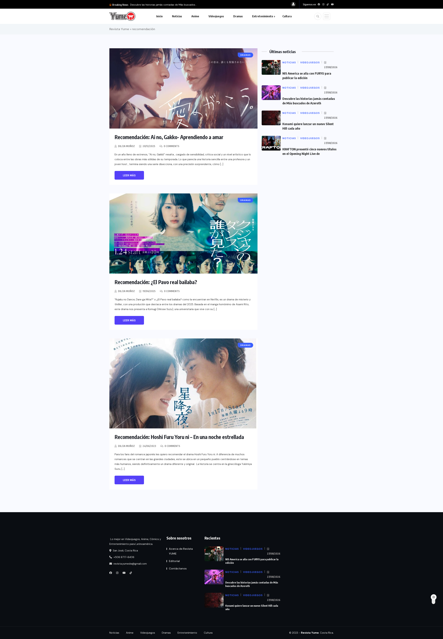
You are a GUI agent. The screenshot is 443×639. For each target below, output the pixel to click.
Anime (195, 16)
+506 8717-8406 (123, 557)
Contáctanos (178, 568)
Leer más (129, 175)
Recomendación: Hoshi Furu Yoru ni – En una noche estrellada (179, 437)
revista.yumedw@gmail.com (130, 563)
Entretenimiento (262, 16)
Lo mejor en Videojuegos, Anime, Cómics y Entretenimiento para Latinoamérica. (135, 541)
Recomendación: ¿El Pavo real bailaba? (156, 282)
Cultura (287, 16)
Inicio (159, 16)
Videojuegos (216, 16)
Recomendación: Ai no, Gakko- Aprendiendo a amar (169, 137)
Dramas (238, 16)
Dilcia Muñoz (126, 146)
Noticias (177, 16)
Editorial (174, 561)
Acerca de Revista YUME (181, 551)
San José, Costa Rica (125, 550)
